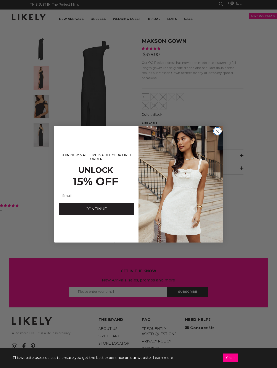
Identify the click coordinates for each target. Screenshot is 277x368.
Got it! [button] (230, 358)
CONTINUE (96, 209)
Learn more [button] (163, 358)
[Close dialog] (217, 131)
